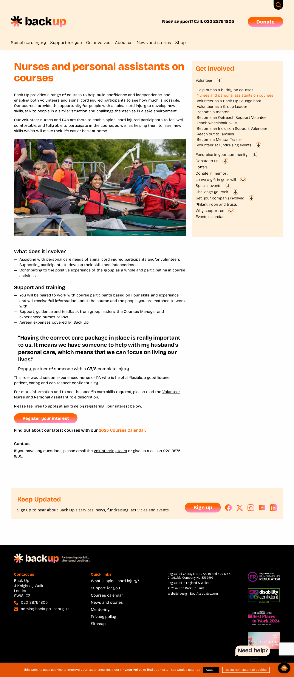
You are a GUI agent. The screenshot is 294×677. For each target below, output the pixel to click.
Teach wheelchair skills (217, 123)
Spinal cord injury (28, 42)
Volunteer (204, 80)
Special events (208, 185)
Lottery (202, 167)
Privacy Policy (131, 670)
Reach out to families (215, 134)
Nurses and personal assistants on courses (235, 95)
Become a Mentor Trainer (219, 139)
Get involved (98, 42)
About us (123, 42)
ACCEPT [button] (211, 670)
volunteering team (110, 450)
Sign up (202, 508)
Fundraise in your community (222, 154)
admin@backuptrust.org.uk (45, 608)
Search (278, 5)
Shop (180, 42)
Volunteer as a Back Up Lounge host (229, 101)
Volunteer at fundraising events (224, 145)
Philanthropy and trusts (216, 204)
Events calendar (210, 216)
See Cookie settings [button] (185, 670)
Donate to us (207, 160)
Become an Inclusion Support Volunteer (232, 128)
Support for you (66, 42)
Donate (265, 22)
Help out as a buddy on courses (225, 90)
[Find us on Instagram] (251, 507)
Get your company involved (220, 198)
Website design (178, 593)
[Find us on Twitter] (239, 507)
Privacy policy (103, 616)
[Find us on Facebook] (228, 507)
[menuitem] (30, 42)
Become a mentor (213, 112)
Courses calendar (107, 595)
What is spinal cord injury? (115, 580)
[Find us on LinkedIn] (273, 507)
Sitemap (98, 623)
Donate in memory (212, 173)
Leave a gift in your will (216, 179)
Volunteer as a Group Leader (222, 106)
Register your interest (46, 418)
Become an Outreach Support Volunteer (232, 117)
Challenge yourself (212, 192)
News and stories (154, 42)
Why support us (210, 210)
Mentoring (100, 609)
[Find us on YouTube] (262, 507)
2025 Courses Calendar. (122, 430)
